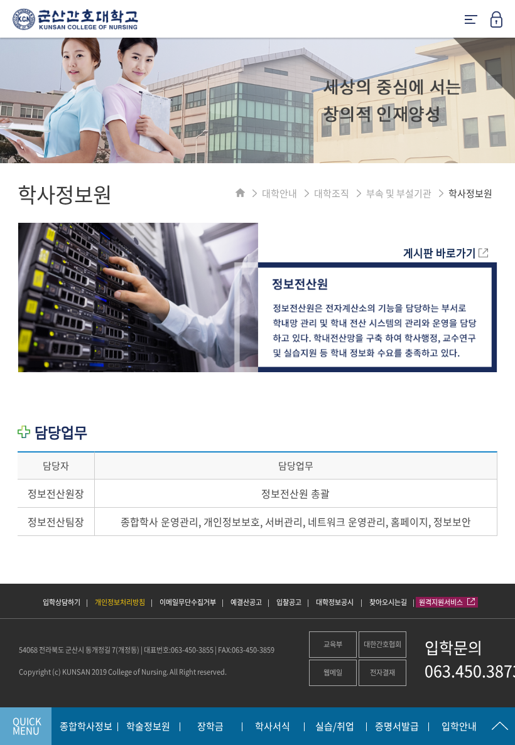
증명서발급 (397, 726)
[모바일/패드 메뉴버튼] (471, 20)
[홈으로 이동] (240, 193)
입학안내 (459, 726)
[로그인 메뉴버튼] (502, 23)
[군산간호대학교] (69, 23)
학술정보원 (148, 726)
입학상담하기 (61, 602)
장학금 (210, 726)
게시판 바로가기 (441, 252)
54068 (28, 650)
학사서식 (272, 726)
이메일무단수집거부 (188, 602)
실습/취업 (334, 726)
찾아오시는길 (388, 602)
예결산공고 (246, 602)
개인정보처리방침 (120, 602)
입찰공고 (288, 602)
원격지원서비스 (441, 602)
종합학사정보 (86, 726)
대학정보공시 (335, 602)
